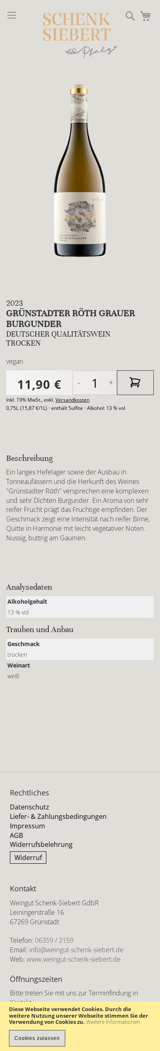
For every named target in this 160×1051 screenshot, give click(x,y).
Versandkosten (72, 399)
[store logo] (80, 35)
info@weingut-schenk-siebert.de (76, 949)
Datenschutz (29, 807)
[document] (80, 1026)
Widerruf (28, 857)
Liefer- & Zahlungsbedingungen (58, 816)
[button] (130, 16)
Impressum (27, 825)
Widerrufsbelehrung (41, 844)
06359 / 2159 (54, 940)
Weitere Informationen (113, 1021)
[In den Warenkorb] (135, 382)
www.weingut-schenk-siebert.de (74, 959)
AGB (16, 835)
